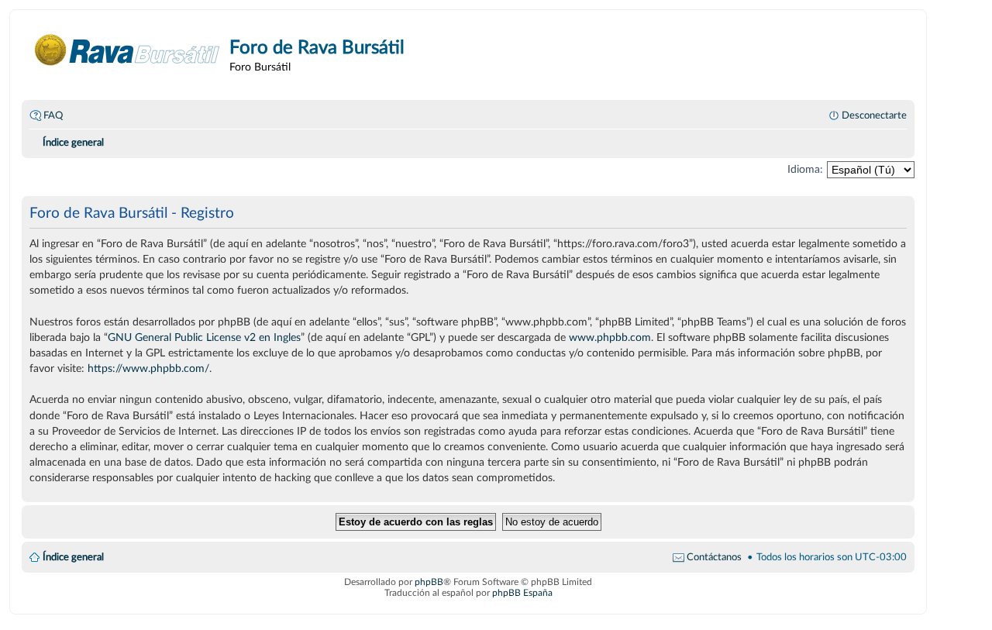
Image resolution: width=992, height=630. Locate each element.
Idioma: (805, 169)
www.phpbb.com (610, 337)
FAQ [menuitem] (53, 115)
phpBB (429, 582)
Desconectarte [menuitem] (874, 115)
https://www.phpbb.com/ (148, 368)
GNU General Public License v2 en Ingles (204, 337)
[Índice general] (127, 50)
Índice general (73, 557)
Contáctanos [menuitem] (714, 557)
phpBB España (522, 592)
